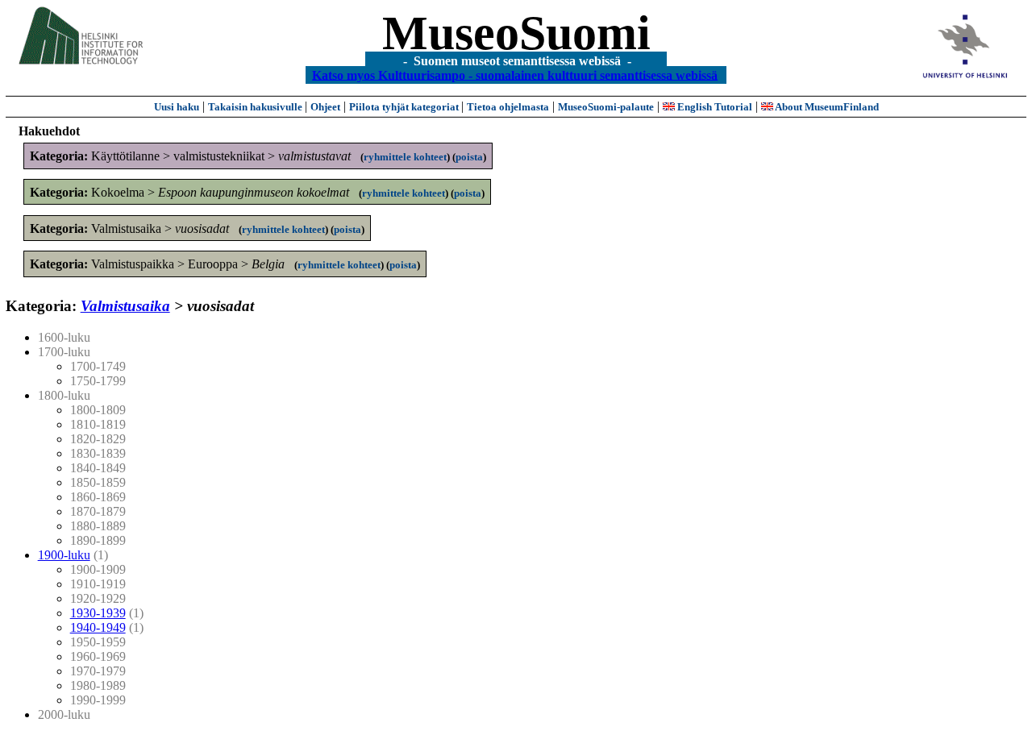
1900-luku (64, 555)
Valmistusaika (125, 305)
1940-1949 (98, 627)
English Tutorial (713, 107)
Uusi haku (176, 107)
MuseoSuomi (516, 33)
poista (469, 157)
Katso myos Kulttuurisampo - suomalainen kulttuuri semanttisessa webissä (515, 74)
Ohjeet (325, 107)
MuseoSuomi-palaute (606, 107)
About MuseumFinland (826, 107)
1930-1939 (98, 613)
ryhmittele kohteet (405, 157)
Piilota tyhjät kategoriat (405, 107)
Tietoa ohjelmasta (508, 107)
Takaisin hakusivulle (256, 107)
